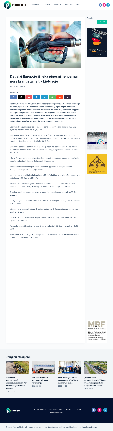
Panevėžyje (35, 5)
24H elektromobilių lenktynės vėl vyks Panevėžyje (40, 380)
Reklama (68, 409)
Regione (47, 5)
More (78, 5)
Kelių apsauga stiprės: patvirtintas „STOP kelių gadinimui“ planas (68, 380)
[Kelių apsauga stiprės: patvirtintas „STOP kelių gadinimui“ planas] (69, 367)
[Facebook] (100, 5)
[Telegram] (108, 5)
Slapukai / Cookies (39, 409)
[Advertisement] (97, 95)
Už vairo (23, 87)
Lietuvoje (57, 5)
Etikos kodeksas (56, 412)
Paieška (90, 18)
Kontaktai (77, 409)
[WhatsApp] (52, 97)
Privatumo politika (55, 409)
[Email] (67, 97)
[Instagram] (104, 5)
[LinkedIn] (36, 97)
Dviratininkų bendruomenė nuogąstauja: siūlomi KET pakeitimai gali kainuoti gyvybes (16, 382)
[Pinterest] (28, 97)
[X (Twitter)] (21, 97)
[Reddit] (59, 97)
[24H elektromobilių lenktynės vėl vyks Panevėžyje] (43, 367)
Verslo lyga (68, 5)
